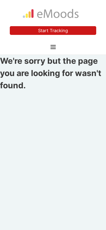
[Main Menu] (53, 46)
